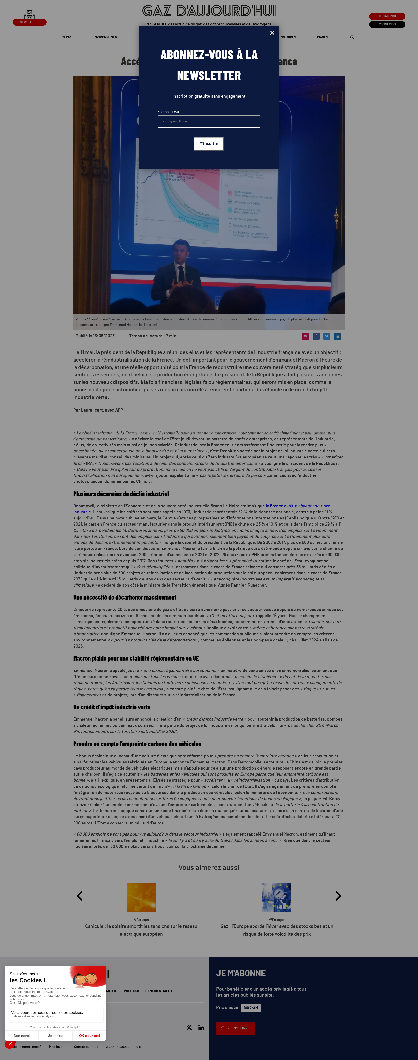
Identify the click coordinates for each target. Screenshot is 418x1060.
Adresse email (169, 112)
